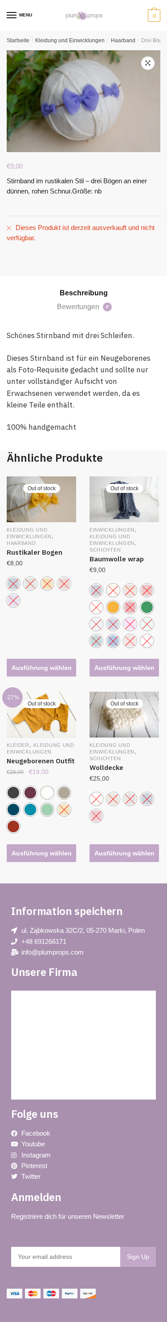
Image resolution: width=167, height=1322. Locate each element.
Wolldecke (106, 767)
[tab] (83, 293)
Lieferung (32, 1079)
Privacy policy (38, 1019)
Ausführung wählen (42, 667)
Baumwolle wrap (117, 559)
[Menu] (12, 15)
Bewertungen (83, 306)
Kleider (18, 745)
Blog (26, 999)
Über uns (31, 1039)
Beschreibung (84, 293)
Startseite (18, 40)
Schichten (105, 549)
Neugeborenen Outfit (41, 761)
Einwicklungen (112, 529)
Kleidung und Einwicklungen (70, 40)
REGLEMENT (38, 1059)
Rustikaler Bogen (34, 552)
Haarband (123, 40)
